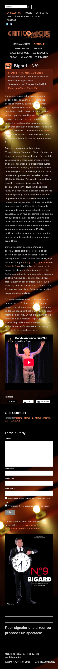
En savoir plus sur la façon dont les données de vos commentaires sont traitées (28, 528)
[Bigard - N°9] (29, 570)
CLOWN (13, 57)
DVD (9, 17)
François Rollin (15, 72)
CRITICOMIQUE (45, 661)
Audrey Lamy (29, 262)
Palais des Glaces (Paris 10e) (23, 88)
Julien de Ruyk (12, 266)
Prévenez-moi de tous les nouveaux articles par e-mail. (28, 505)
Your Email (9, 478)
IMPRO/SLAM (22, 48)
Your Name (9, 468)
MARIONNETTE (40, 53)
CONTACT (11, 20)
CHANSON (26, 57)
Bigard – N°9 (26, 65)
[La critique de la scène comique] (29, 33)
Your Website (10, 488)
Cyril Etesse (44, 262)
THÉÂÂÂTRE (41, 57)
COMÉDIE (38, 48)
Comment (8, 438)
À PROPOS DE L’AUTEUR (27, 17)
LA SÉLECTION (14, 13)
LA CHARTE (42, 13)
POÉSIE (28, 13)
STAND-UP (39, 44)
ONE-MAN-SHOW (21, 44)
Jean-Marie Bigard (34, 72)
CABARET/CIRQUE (19, 53)
